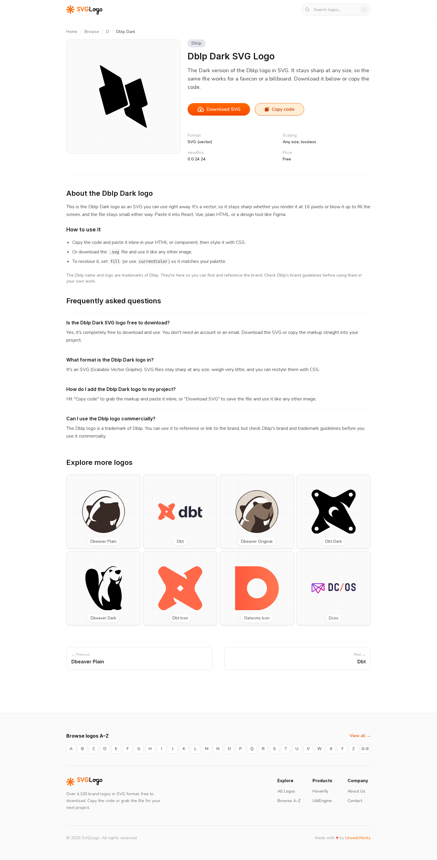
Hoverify (320, 791)
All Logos (286, 791)
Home (71, 31)
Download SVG (223, 109)
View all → (360, 736)
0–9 (364, 749)
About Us (356, 791)
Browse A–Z (289, 801)
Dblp (196, 43)
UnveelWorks (358, 838)
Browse (91, 31)
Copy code (283, 109)
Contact (355, 801)
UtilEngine (322, 801)
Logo (90, 782)
